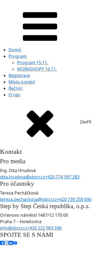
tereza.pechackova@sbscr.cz (28, 199)
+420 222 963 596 (44, 228)
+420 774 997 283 (62, 177)
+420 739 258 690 (74, 199)
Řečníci (16, 88)
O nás (14, 95)
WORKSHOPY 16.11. (37, 69)
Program (18, 56)
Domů (15, 50)
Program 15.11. (32, 63)
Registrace (19, 75)
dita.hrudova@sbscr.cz (22, 177)
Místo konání (22, 82)
